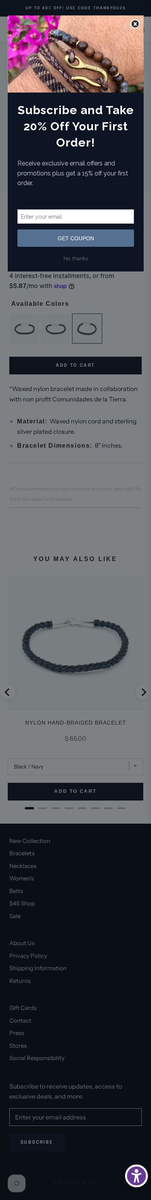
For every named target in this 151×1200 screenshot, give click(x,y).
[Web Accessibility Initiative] (136, 1175)
